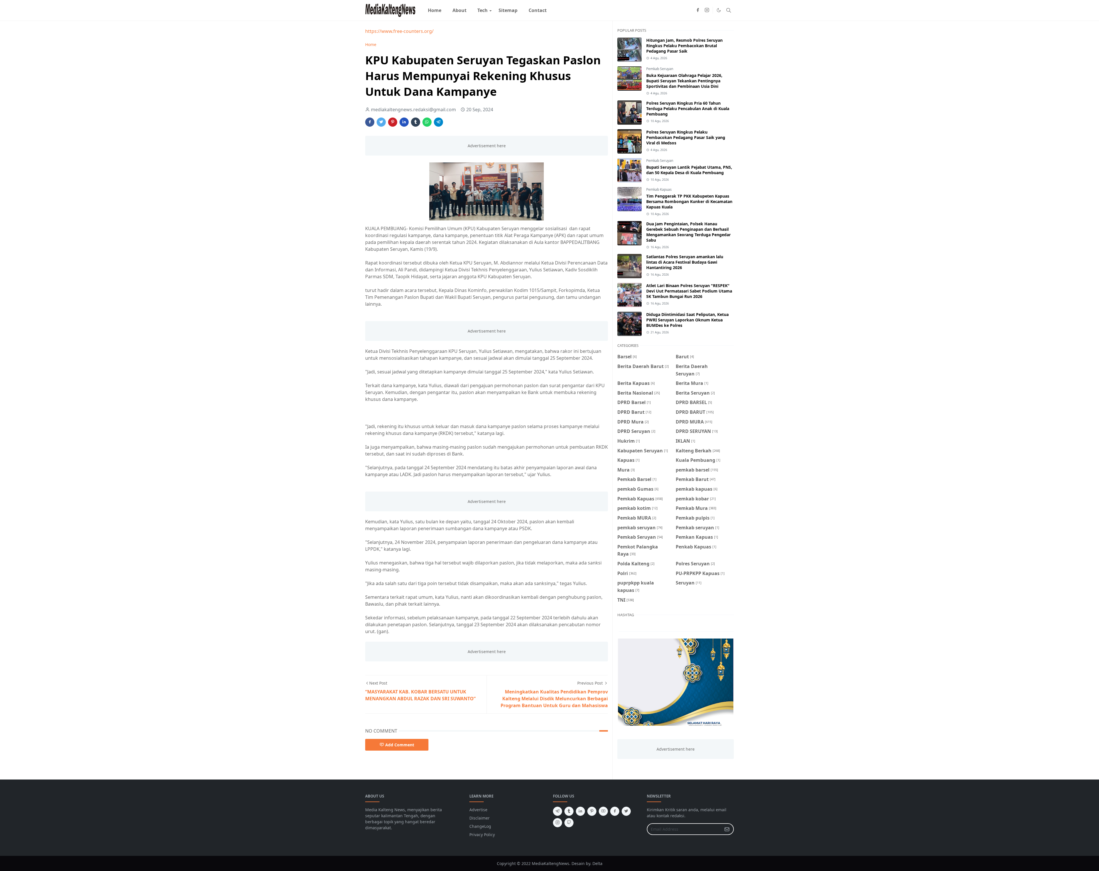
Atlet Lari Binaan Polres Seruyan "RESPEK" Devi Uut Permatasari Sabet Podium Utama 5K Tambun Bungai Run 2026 (689, 291)
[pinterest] (591, 811)
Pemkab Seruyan (659, 68)
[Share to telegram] (438, 122)
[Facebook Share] (369, 122)
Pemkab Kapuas (659, 189)
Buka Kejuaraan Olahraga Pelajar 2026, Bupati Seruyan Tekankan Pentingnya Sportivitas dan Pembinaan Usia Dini (684, 81)
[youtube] (603, 811)
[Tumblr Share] (415, 122)
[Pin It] (392, 122)
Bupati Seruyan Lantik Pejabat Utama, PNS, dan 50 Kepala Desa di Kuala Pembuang (689, 169)
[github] (569, 822)
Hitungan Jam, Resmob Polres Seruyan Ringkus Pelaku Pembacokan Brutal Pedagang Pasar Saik (684, 45)
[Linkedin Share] (404, 122)
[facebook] (697, 10)
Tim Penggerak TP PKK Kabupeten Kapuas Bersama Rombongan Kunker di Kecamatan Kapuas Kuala (689, 201)
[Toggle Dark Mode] (719, 10)
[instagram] (706, 10)
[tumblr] (569, 811)
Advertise (478, 809)
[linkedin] (580, 811)
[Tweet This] (381, 122)
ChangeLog (480, 826)
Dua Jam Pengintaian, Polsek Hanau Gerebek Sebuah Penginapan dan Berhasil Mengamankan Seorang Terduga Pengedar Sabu (688, 232)
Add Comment (399, 744)
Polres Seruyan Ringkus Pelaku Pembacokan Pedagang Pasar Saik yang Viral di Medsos (685, 137)
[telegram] (557, 811)
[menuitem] (434, 10)
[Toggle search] (729, 10)
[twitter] (626, 811)
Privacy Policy (482, 834)
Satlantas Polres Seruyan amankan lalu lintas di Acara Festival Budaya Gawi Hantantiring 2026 (684, 262)
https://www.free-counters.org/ (399, 31)
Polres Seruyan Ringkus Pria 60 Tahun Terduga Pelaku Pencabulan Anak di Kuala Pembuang (687, 108)
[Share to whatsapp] (427, 122)
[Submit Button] (727, 829)
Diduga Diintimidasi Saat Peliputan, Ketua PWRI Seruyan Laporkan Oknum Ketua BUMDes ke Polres (687, 320)
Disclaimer (479, 818)
